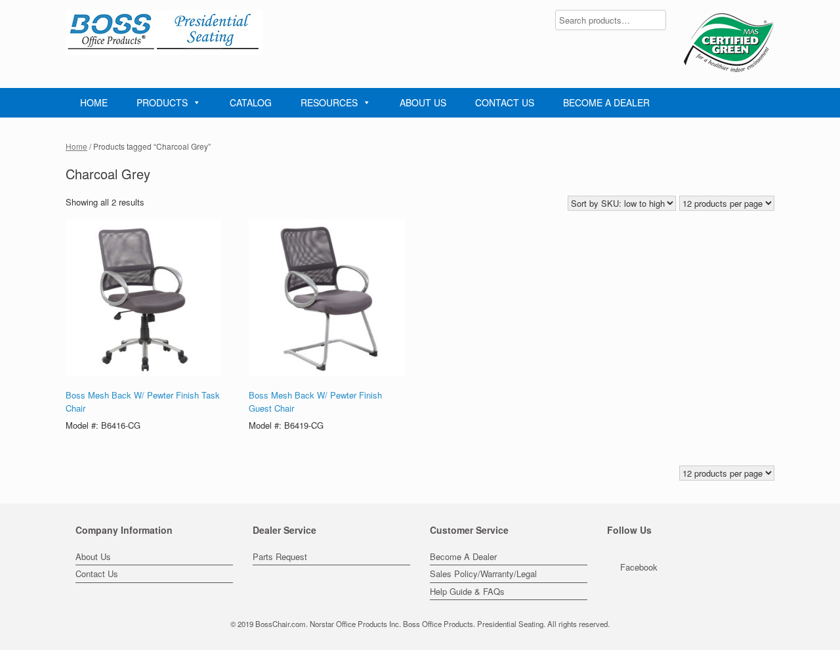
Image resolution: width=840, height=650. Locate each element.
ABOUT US (423, 102)
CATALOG (251, 102)
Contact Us (96, 573)
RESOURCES (329, 102)
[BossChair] (164, 32)
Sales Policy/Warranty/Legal (483, 573)
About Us (93, 556)
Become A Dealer (463, 556)
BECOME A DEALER (606, 102)
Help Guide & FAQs (467, 591)
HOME (94, 102)
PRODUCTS (162, 102)
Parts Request (280, 556)
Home (76, 146)
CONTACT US (504, 102)
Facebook (639, 567)
